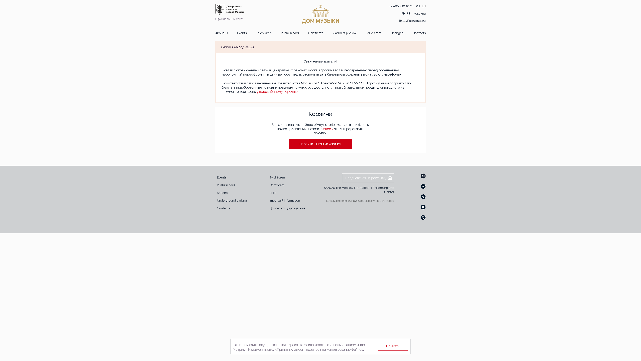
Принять (392, 346)
